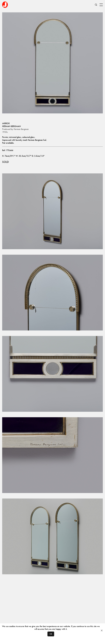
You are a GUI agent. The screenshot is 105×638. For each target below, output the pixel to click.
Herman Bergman (11, 126)
